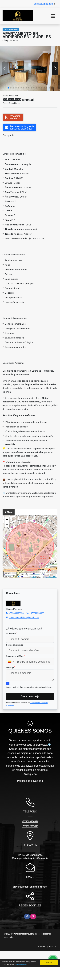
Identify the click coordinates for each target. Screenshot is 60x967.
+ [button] (7, 519)
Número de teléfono (15, 656)
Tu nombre (11, 633)
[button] (8, 87)
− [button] (7, 524)
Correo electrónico (15, 645)
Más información (22, 964)
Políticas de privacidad (30, 781)
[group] (30, 68)
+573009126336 (16, 613)
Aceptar (49, 962)
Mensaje (10, 667)
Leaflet (33, 577)
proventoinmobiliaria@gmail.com (24, 617)
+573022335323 (36, 613)
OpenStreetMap (50, 577)
